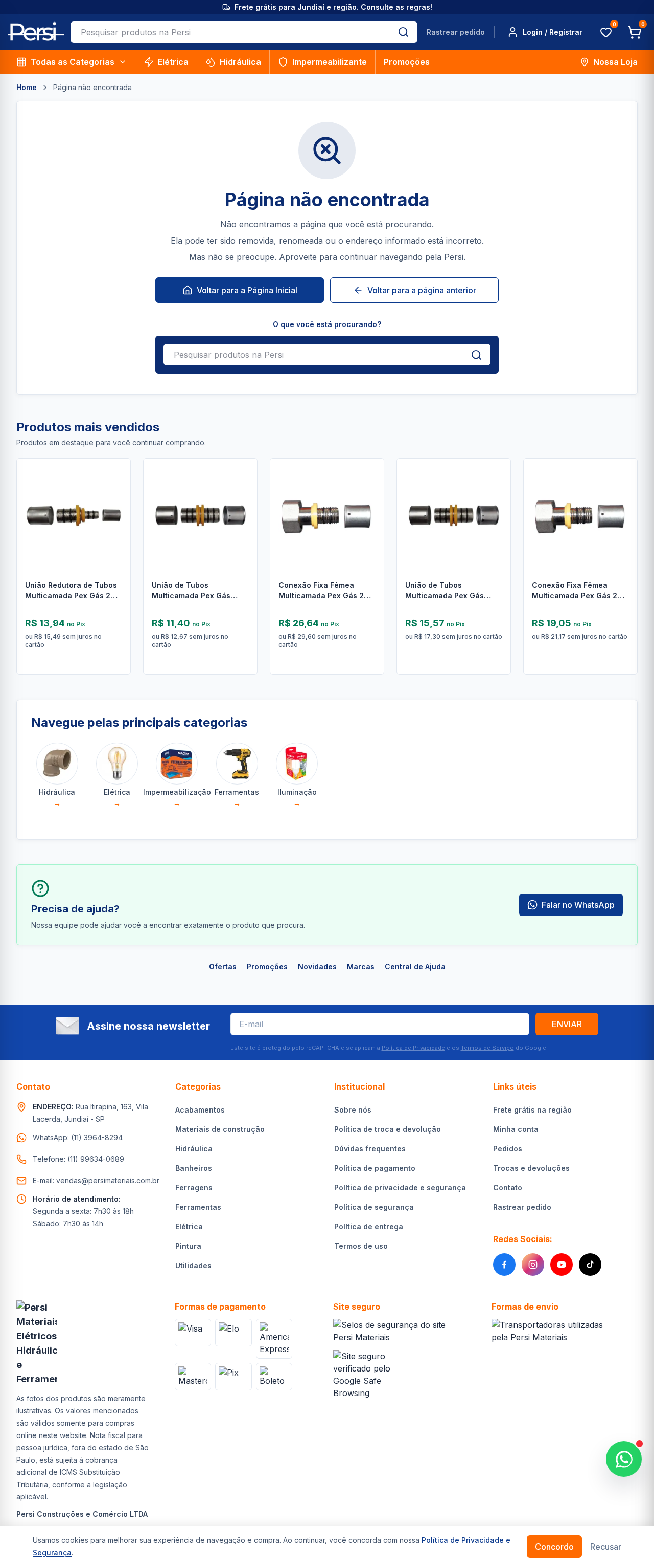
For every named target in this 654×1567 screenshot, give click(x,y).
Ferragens (194, 1187)
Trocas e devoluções (531, 1168)
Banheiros (193, 1168)
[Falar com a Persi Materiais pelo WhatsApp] (624, 1459)
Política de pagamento (374, 1168)
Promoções (407, 62)
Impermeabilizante (329, 62)
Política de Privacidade (413, 1047)
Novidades (317, 966)
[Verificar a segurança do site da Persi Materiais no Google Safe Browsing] (367, 1374)
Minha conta (516, 1129)
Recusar (605, 1546)
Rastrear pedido (456, 32)
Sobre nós (352, 1109)
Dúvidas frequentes (370, 1148)
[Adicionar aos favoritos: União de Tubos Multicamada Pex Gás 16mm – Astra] (241, 492)
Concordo (554, 1546)
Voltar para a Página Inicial (247, 290)
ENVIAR (567, 1024)
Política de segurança (374, 1207)
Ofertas (223, 966)
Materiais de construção (220, 1129)
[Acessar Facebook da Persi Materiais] (504, 1264)
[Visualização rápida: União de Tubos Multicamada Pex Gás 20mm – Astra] (495, 519)
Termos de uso (361, 1246)
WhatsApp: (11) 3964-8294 (78, 1137)
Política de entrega (368, 1226)
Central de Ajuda (415, 966)
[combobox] (230, 32)
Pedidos (507, 1148)
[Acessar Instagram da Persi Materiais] (533, 1264)
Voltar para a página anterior (421, 290)
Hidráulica (240, 62)
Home (26, 87)
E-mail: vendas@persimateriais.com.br (96, 1180)
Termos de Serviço (487, 1047)
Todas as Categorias (72, 62)
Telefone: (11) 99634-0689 (78, 1159)
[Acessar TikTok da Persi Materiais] (590, 1264)
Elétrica (173, 62)
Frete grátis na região (532, 1109)
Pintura (188, 1246)
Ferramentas (198, 1207)
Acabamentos (200, 1109)
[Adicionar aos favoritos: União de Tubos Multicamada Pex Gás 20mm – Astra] (495, 492)
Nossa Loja (615, 62)
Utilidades (193, 1265)
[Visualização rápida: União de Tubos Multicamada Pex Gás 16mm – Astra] (241, 519)
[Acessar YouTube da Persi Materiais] (561, 1264)
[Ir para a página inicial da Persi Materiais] (36, 31)
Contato (507, 1187)
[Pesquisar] (403, 32)
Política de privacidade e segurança (400, 1187)
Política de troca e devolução (387, 1129)
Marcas (361, 966)
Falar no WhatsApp (578, 905)
